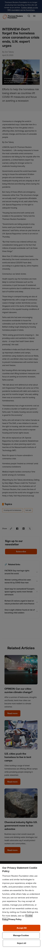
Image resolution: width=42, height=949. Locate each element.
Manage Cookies (21, 935)
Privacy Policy (15, 919)
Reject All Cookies (21, 943)
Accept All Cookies (21, 928)
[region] (21, 906)
